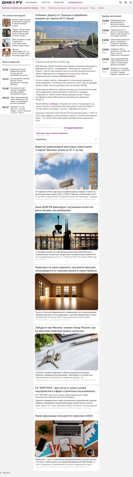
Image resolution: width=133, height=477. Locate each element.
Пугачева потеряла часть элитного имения (20, 8)
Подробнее (41, 139)
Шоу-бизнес (31, 2)
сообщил (54, 104)
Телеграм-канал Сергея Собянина (52, 133)
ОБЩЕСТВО (59, 2)
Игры (93, 8)
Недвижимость (75, 2)
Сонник (101, 8)
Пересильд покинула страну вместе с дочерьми (68, 8)
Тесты (43, 8)
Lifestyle (45, 2)
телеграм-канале (67, 76)
